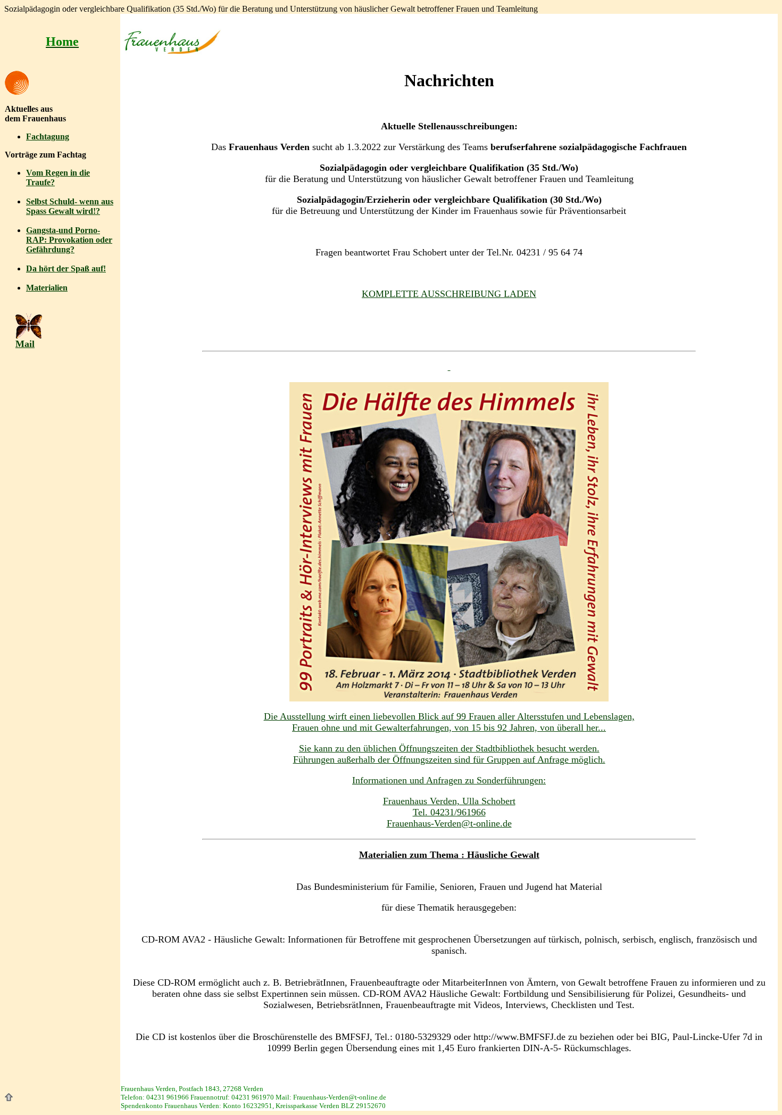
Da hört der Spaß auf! (66, 268)
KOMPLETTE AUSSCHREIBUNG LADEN (449, 293)
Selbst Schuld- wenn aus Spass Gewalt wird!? (69, 206)
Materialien (47, 287)
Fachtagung (47, 136)
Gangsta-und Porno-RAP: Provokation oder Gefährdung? (69, 240)
